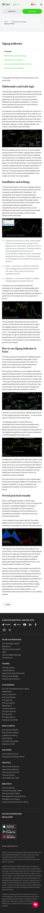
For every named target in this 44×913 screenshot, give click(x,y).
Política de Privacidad (12, 814)
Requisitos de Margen (10, 676)
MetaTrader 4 (7, 706)
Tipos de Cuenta (8, 667)
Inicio (5, 22)
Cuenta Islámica (8, 670)
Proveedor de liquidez (10, 741)
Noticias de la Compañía (11, 649)
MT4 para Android (8, 711)
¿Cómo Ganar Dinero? (10, 754)
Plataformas (8, 685)
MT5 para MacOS (8, 703)
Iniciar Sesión (32, 11)
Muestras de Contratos (11, 679)
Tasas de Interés (8, 775)
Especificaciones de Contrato (13, 673)
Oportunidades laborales (11, 655)
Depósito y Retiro (8, 744)
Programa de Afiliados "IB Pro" (13, 757)
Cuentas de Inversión (10, 730)
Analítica (6, 762)
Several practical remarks (13, 68)
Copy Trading (7, 738)
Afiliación (6, 750)
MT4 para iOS (7, 714)
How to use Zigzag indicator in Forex (18, 64)
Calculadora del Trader (10, 778)
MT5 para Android (8, 697)
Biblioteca (7, 784)
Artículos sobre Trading (11, 793)
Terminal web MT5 (9, 694)
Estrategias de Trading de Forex (14, 796)
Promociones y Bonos (10, 732)
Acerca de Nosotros (11, 620)
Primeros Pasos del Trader (12, 790)
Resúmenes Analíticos (10, 766)
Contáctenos (7, 658)
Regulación (6, 646)
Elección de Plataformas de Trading (15, 689)
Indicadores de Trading (19, 22)
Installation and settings (13, 60)
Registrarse (11, 11)
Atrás (8, 604)
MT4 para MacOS (8, 717)
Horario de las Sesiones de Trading (15, 802)
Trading (5, 664)
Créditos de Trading (9, 735)
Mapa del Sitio (28, 620)
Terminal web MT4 (9, 708)
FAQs (4, 652)
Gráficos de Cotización (10, 772)
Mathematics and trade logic (15, 56)
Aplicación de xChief (10, 720)
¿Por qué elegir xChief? (11, 643)
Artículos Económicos (10, 769)
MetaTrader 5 (7, 691)
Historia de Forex (8, 788)
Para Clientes (8, 726)
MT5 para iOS (7, 700)
